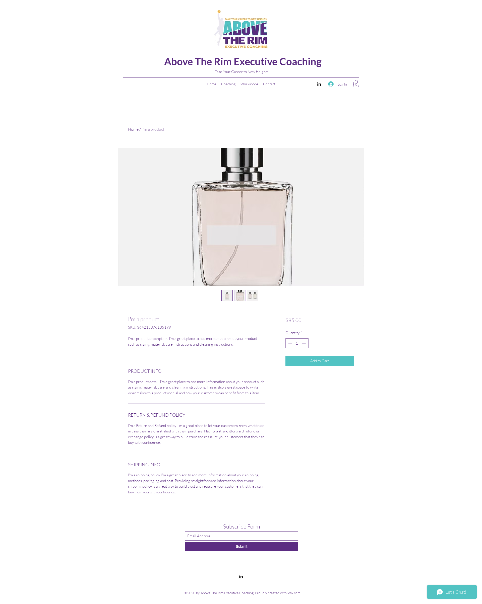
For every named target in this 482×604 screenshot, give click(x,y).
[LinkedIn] (319, 84)
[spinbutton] (297, 343)
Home (133, 129)
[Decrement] (289, 343)
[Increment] (304, 343)
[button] (356, 83)
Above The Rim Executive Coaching (243, 61)
